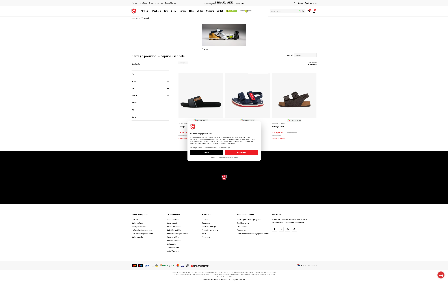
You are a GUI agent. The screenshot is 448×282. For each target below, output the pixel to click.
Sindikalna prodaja (209, 226)
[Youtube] (287, 229)
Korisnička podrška (174, 230)
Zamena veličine (173, 237)
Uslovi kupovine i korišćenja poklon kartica (253, 233)
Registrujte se (310, 3)
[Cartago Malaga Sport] (247, 95)
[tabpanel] (224, 37)
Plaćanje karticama (139, 226)
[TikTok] (294, 229)
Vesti (204, 233)
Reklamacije (171, 244)
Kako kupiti (136, 219)
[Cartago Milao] (294, 95)
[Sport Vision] (134, 11)
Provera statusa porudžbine (177, 233)
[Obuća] (224, 35)
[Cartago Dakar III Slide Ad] (200, 95)
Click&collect (242, 226)
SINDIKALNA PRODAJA (224, 2)
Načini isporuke (137, 237)
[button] (150, 11)
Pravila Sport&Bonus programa (249, 219)
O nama (205, 219)
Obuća (136, 64)
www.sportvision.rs (214, 280)
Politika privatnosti (174, 226)
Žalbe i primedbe (173, 247)
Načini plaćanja (137, 223)
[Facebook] (274, 229)
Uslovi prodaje (172, 223)
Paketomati (241, 230)
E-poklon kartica (243, 223)
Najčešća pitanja (173, 251)
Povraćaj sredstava (174, 240)
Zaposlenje (206, 223)
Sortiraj (290, 55)
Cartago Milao (278, 126)
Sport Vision (136, 18)
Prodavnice (206, 237)
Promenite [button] (312, 265)
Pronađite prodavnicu (210, 230)
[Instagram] (281, 229)
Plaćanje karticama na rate (142, 230)
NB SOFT (228, 280)
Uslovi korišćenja (173, 219)
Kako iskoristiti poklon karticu (143, 233)
